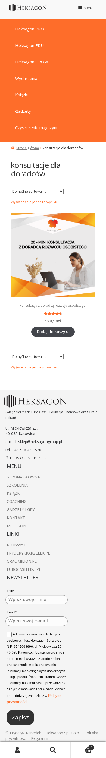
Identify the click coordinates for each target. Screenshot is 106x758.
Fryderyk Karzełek (26, 732)
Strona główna (27, 148)
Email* (12, 612)
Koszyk (81, 745)
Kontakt (16, 517)
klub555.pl (18, 544)
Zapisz (20, 717)
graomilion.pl (22, 561)
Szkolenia (17, 485)
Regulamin (40, 738)
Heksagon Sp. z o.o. (62, 732)
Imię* (10, 591)
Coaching (17, 501)
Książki (14, 493)
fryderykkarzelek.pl (28, 553)
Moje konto (19, 525)
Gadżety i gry (21, 509)
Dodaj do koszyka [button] (53, 331)
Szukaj (53, 750)
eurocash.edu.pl (24, 569)
